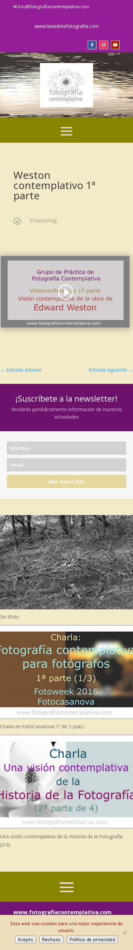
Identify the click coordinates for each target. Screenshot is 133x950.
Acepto (25, 939)
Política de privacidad (92, 939)
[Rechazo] (124, 932)
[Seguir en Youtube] (115, 45)
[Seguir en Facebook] (92, 45)
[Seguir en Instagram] (103, 45)
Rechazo (51, 939)
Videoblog (43, 220)
